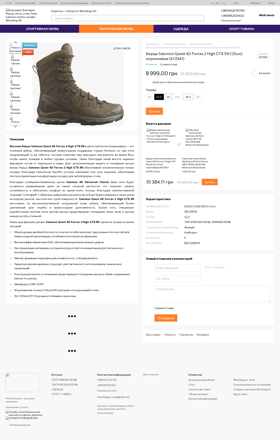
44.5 (177, 96)
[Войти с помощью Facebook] (228, 267)
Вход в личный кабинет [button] (202, 379)
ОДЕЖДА (181, 28)
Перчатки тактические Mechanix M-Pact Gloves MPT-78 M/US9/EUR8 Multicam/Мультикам (195, 163)
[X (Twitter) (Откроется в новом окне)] (181, 2)
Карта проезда (105, 412)
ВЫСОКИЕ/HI (192, 243)
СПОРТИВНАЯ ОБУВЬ (42, 28)
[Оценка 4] (198, 308)
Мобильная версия (19, 424)
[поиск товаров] (201, 18)
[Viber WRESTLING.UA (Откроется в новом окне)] (204, 2)
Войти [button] (156, 82)
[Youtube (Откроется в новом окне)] (186, 2)
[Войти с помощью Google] (234, 267)
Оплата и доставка (25, 3)
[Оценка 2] (186, 308)
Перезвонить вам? (231, 20)
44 (168, 96)
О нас (9, 3)
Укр (212, 3)
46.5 (188, 96)
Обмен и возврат (48, 3)
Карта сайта (240, 394)
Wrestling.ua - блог (101, 3)
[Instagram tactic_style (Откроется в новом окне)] (190, 2)
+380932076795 (233, 10)
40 (149, 96)
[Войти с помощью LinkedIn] (240, 267)
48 (197, 96)
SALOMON (190, 211)
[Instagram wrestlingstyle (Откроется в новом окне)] (176, 2)
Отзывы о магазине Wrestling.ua (252, 389)
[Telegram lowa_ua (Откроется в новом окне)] (195, 2)
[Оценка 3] (192, 308)
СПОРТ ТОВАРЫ (241, 28)
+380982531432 (232, 15)
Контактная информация (74, 3)
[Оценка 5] (204, 308)
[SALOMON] (121, 48)
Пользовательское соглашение (132, 3)
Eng (223, 3)
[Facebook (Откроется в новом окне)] (199, 2)
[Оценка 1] (180, 308)
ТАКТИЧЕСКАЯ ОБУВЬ (116, 28)
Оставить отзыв (168, 64)
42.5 (187, 216)
